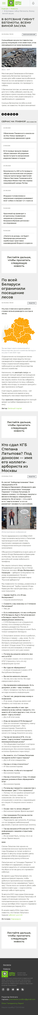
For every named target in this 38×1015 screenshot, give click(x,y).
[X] (8, 114)
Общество (32, 303)
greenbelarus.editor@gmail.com (22, 999)
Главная (5, 9)
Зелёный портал (15, 408)
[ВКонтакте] (14, 114)
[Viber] (11, 114)
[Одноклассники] (3, 114)
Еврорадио (16, 919)
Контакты (7, 965)
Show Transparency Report (13, 1003)
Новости (14, 9)
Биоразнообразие (29, 34)
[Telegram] (5, 114)
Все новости (31, 122)
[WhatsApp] (17, 114)
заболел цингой (15, 915)
